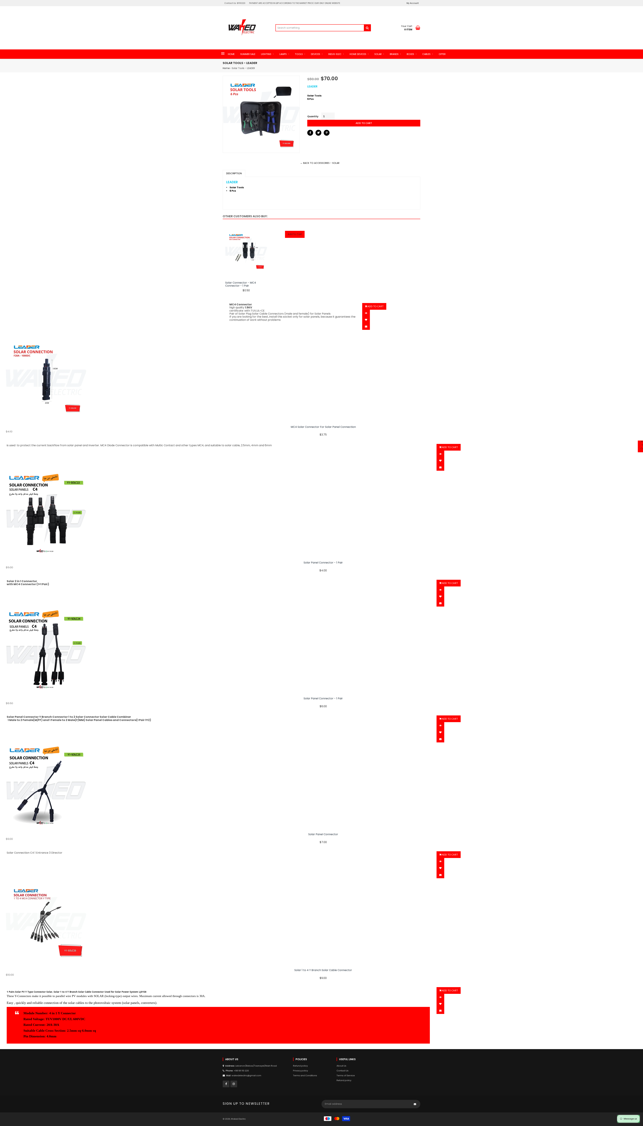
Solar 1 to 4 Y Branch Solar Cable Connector (323, 970)
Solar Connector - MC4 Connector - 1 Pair (240, 284)
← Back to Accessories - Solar (319, 163)
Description (234, 173)
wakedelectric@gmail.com (246, 1075)
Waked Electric (238, 1118)
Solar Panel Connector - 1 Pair (323, 562)
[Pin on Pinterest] (327, 133)
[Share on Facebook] (310, 133)
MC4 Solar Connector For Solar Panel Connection (323, 426)
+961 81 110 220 (241, 1070)
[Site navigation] (223, 53)
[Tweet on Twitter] (318, 133)
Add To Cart (295, 234)
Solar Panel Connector (323, 834)
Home (226, 68)
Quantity (312, 116)
